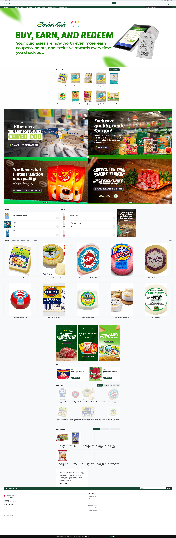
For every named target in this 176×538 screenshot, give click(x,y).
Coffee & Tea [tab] (106, 385)
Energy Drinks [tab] (116, 429)
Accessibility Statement (92, 510)
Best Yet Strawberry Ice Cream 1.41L (77, 372)
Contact (89, 503)
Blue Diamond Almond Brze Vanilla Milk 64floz (20, 524)
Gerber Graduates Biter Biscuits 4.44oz (20, 215)
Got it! (112, 536)
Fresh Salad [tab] (103, 429)
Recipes (89, 508)
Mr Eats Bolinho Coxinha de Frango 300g (101, 446)
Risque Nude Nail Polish (74, 215)
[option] (88, 37)
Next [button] (119, 89)
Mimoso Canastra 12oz (155, 317)
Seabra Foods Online (10, 515)
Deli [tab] (111, 385)
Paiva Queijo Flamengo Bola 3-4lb (20, 317)
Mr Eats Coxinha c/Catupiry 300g (75, 445)
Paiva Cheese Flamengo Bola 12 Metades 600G (88, 277)
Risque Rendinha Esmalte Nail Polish (76, 232)
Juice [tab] (111, 429)
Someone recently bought (19, 523)
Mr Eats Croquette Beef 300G (113, 463)
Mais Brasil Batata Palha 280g (75, 103)
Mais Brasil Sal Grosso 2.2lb (113, 85)
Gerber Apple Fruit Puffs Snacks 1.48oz (20, 232)
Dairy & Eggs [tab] (100, 385)
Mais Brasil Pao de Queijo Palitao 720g (101, 86)
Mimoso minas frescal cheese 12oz (62, 104)
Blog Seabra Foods (91, 498)
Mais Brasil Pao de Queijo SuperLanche (100, 104)
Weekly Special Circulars (92, 505)
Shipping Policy (90, 500)
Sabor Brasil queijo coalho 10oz (62, 85)
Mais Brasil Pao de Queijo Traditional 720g (75, 86)
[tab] (6, 240)
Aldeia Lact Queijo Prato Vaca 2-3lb (54, 277)
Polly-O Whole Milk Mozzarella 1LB (54, 317)
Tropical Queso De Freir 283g (75, 419)
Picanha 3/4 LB (75, 463)
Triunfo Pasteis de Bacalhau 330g (62, 446)
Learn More (87, 536)
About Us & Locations (92, 496)
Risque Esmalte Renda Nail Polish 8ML (76, 223)
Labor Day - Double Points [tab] (114, 69)
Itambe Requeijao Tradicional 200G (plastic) (62, 402)
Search (114, 3)
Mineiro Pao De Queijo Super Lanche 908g (88, 104)
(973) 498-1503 (7, 0)
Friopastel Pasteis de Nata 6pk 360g (88, 464)
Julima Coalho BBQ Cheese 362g (101, 419)
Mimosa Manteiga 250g (100, 401)
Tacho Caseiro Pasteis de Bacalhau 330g (101, 464)
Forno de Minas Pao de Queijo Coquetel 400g (88, 446)
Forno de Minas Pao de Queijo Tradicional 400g (62, 464)
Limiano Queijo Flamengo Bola (121, 277)
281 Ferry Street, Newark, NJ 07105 (165, 0)
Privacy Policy (90, 501)
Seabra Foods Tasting (92, 507)
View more (57, 209)
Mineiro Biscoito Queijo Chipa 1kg (88, 85)
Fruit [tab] (108, 429)
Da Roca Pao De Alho (113, 103)
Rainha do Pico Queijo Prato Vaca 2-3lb (155, 277)
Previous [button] (56, 89)
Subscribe (169, 488)
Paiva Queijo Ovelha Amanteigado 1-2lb (122, 317)
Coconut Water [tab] (116, 385)
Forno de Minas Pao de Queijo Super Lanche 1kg (113, 446)
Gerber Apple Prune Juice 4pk (18, 223)
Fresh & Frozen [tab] (96, 429)
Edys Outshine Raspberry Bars (110, 372)
